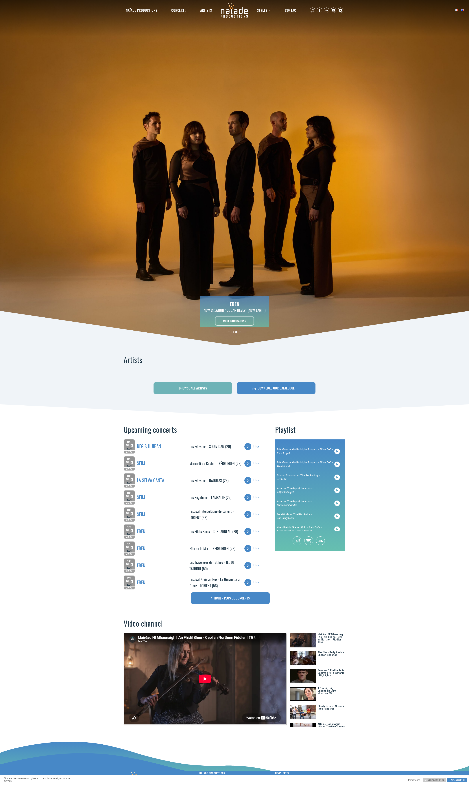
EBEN (141, 531)
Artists (206, 10)
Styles (262, 10)
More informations (234, 321)
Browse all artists (193, 388)
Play (337, 451)
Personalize (414, 780)
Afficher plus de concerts (230, 598)
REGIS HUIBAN (149, 446)
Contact (291, 10)
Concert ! (178, 10)
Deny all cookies (435, 780)
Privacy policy (82, 780)
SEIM (141, 463)
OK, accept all (458, 780)
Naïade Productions (141, 10)
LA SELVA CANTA (150, 480)
